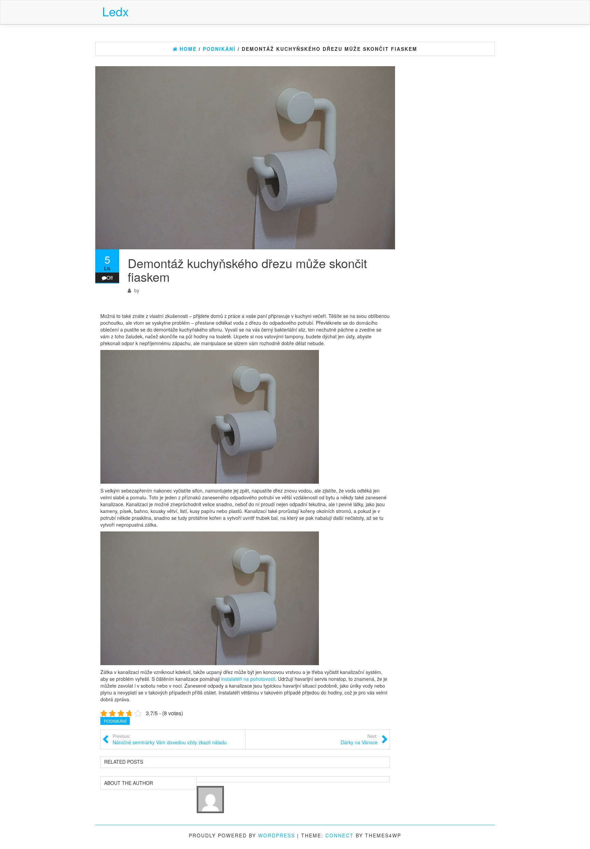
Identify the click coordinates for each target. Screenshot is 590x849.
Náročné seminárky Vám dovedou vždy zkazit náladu (170, 739)
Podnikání (115, 721)
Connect (339, 835)
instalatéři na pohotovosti (248, 678)
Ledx (115, 11)
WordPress (276, 835)
